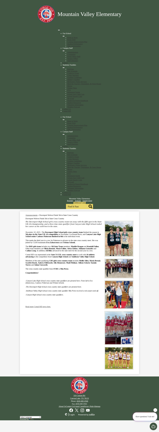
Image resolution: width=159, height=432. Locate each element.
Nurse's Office (72, 59)
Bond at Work (72, 38)
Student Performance (75, 44)
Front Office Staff (73, 57)
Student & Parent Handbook (77, 101)
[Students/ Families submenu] (63, 67)
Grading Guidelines (74, 78)
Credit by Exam (73, 73)
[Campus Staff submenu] (63, 134)
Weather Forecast (73, 107)
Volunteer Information (75, 105)
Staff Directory (72, 61)
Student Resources (74, 103)
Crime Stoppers (73, 75)
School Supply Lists (74, 96)
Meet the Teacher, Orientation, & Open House (84, 84)
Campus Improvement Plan (77, 42)
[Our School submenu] (63, 36)
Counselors (71, 54)
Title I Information (74, 46)
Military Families (73, 80)
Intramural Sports (73, 92)
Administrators (72, 52)
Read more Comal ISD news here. (38, 307)
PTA (69, 90)
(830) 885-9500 (82, 401)
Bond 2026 (71, 40)
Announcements (31, 215)
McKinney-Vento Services (77, 82)
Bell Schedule (72, 71)
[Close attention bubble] (155, 410)
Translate (37, 419)
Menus (69, 86)
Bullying (70, 69)
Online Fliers (72, 88)
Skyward (70, 99)
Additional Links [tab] (79, 203)
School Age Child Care (75, 94)
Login (72, 414)
